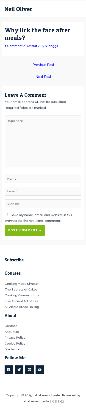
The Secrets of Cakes (21, 289)
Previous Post (43, 65)
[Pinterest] (29, 369)
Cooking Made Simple (21, 283)
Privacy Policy (15, 337)
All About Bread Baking (22, 307)
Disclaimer (13, 349)
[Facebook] (9, 369)
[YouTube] (40, 369)
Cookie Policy (15, 343)
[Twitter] (19, 369)
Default (31, 46)
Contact (11, 326)
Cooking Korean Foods (22, 295)
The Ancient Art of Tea (21, 301)
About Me (12, 332)
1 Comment (13, 46)
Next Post (43, 77)
